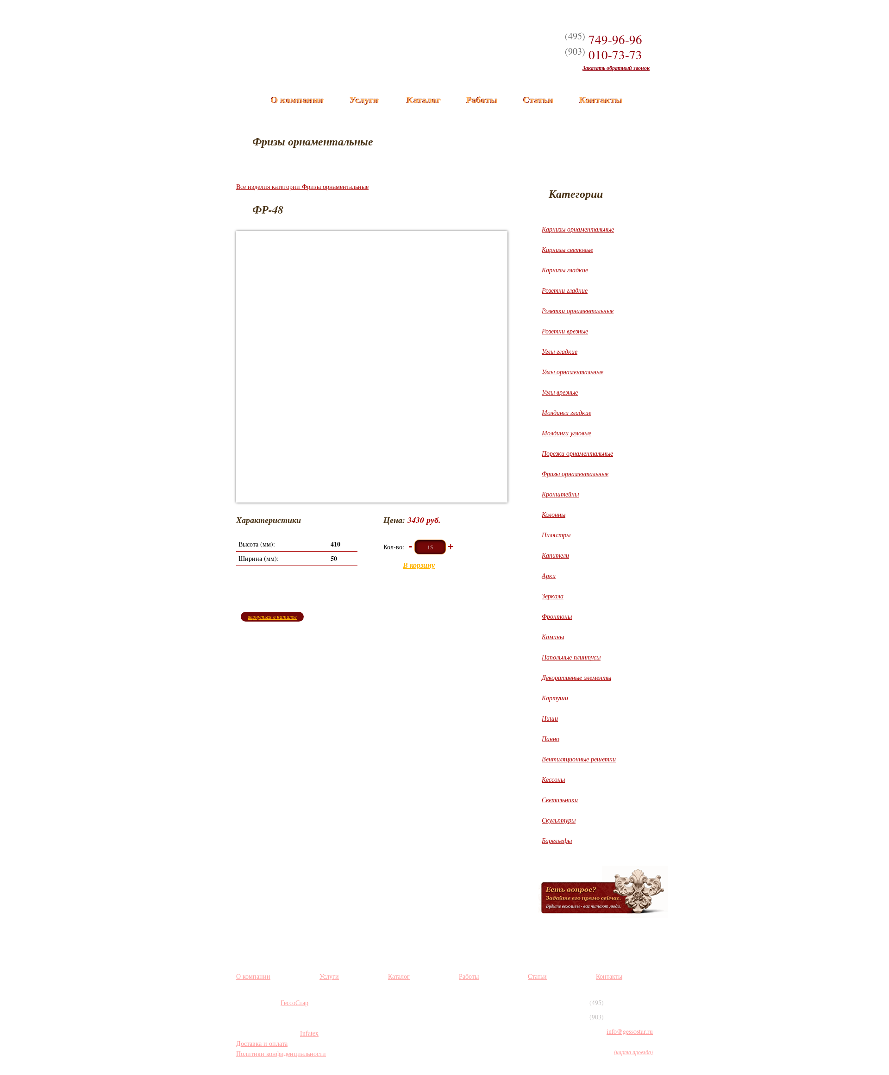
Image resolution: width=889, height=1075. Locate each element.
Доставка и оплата (262, 1043)
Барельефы (557, 840)
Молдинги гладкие (566, 412)
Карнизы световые (567, 249)
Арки (549, 575)
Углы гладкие (559, 351)
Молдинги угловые (566, 432)
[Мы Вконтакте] (396, 1011)
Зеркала (552, 595)
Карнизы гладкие (565, 269)
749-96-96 (603, 39)
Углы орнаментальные (572, 371)
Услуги (364, 100)
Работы (482, 100)
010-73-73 (603, 54)
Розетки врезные (565, 331)
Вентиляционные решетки (579, 758)
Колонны (553, 514)
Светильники (560, 799)
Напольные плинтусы (571, 657)
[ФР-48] (371, 367)
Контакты (601, 100)
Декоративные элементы (576, 677)
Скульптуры (559, 820)
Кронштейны (560, 494)
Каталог (424, 100)
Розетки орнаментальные (578, 310)
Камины (553, 636)
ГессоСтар (294, 1002)
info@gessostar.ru (630, 1031)
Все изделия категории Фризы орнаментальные (302, 186)
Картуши (555, 697)
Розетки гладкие (565, 290)
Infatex (309, 1033)
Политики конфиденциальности (281, 1053)
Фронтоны (557, 616)
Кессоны (553, 779)
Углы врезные (560, 392)
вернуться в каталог (272, 616)
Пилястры (556, 534)
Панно (550, 738)
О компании (297, 100)
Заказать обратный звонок (616, 68)
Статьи (538, 100)
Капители (555, 555)
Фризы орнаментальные (575, 473)
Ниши (550, 718)
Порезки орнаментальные (577, 453)
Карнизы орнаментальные (578, 229)
